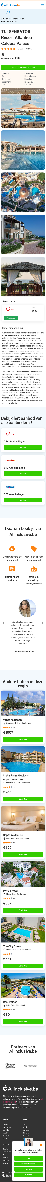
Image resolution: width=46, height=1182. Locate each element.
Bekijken (23, 447)
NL (6, 1172)
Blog (3, 1175)
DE (9, 1172)
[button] (42, 5)
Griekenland (7, 58)
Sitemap (8, 1175)
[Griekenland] (3, 55)
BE (3, 1172)
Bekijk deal (10, 318)
